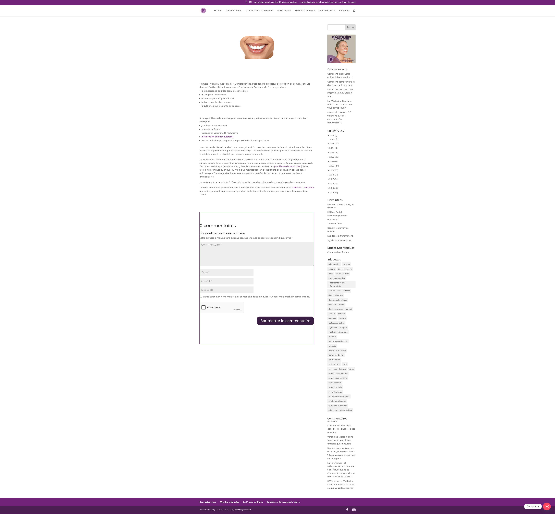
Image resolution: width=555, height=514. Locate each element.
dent (331, 295)
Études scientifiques (338, 252)
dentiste (339, 295)
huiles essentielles (336, 323)
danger (346, 291)
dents (341, 304)
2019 (333, 170)
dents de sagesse (336, 309)
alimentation (334, 264)
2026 (333, 135)
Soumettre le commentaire (285, 321)
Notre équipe (284, 11)
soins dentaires (335, 392)
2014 (333, 192)
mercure (332, 346)
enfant (349, 309)
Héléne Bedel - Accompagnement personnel (337, 215)
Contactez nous (327, 11)
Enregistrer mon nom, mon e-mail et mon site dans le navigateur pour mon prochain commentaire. (256, 296)
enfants (332, 314)
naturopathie (334, 360)
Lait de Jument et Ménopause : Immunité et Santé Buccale (341, 466)
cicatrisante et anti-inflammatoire (337, 284)
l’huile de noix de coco (338, 332)
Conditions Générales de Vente (283, 502)
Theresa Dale (334, 223)
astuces (346, 264)
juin (335, 139)
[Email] (547, 506)
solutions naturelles (337, 401)
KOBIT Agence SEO (243, 510)
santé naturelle (335, 387)
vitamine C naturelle (303, 187)
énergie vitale (346, 410)
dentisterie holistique (338, 300)
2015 (333, 188)
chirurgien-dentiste (337, 278)
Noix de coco (334, 364)
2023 (333, 152)
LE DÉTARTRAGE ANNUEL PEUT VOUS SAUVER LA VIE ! (340, 93)
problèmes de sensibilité (287, 166)
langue (343, 327)
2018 (333, 174)
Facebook (344, 11)
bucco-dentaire (345, 269)
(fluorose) (217, 136)
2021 (333, 161)
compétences (335, 291)
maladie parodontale (338, 341)
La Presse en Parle (305, 11)
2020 (334, 165)
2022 (334, 157)
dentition (332, 304)
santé (351, 369)
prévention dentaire (337, 369)
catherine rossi (342, 273)
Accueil (218, 11)
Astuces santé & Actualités (259, 11)
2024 (333, 148)
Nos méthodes (233, 11)
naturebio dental (336, 355)
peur (345, 364)
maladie (332, 337)
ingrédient (333, 327)
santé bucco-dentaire (338, 373)
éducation (333, 410)
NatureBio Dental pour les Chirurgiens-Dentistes (275, 2)
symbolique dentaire (338, 406)
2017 (333, 179)
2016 (333, 183)
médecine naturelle (337, 350)
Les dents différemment (340, 236)
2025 (334, 143)
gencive (341, 314)
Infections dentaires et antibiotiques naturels (341, 429)
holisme (342, 318)
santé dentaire (335, 383)
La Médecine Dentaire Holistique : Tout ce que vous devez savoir (339, 104)
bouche (332, 269)
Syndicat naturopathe (339, 240)
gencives (332, 318)
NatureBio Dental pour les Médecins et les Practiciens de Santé (328, 2)
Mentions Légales (229, 502)
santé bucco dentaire (338, 378)
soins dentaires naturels (339, 396)
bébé (331, 273)
